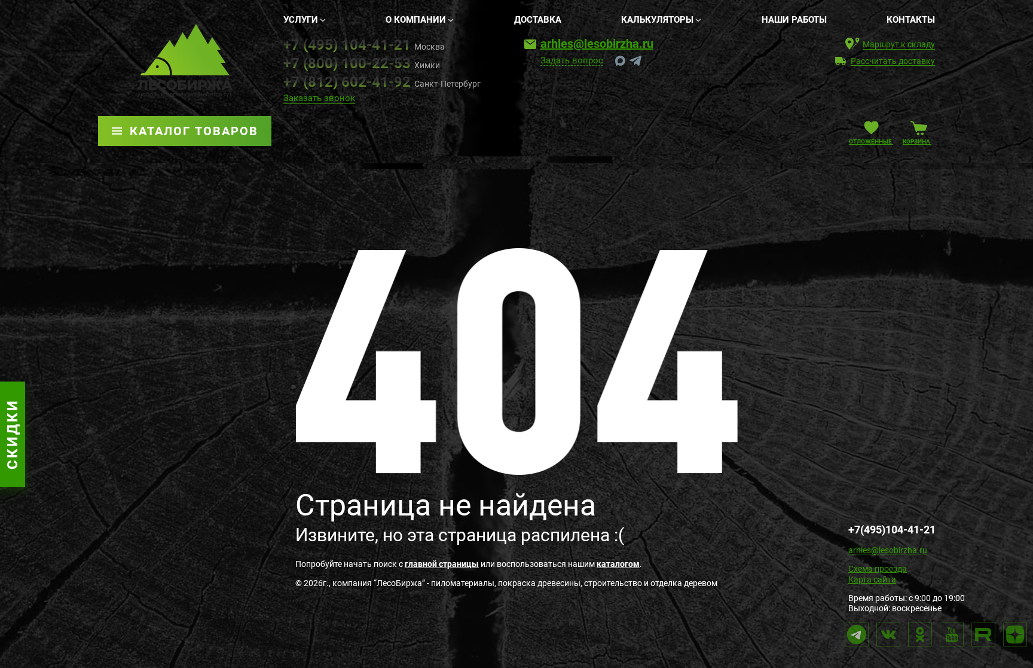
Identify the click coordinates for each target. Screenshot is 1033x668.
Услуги (300, 19)
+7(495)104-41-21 (892, 529)
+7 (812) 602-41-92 (347, 82)
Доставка (537, 19)
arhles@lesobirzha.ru (596, 43)
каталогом (618, 564)
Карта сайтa (872, 579)
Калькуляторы (657, 19)
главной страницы (442, 564)
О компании (416, 19)
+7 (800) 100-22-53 (347, 63)
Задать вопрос (571, 61)
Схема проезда (877, 569)
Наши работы (794, 19)
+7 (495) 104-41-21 (347, 44)
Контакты (911, 19)
